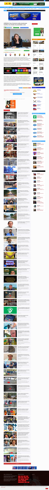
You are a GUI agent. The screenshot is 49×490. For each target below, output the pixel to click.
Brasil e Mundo (19, 341)
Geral (27, 7)
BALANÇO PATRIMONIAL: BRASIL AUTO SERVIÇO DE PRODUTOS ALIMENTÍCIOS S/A (40, 117)
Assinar (10, 0)
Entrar (8, 0)
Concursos (23, 7)
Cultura (20, 7)
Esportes (17, 7)
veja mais (43, 39)
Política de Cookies (3, 487)
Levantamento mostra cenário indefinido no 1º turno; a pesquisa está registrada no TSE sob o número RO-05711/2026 (24, 445)
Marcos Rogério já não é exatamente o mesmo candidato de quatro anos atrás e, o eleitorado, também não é (23, 116)
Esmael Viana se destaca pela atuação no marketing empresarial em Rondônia (40, 158)
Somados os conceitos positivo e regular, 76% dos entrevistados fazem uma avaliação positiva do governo (23, 289)
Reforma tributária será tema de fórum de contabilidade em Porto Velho (40, 154)
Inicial (5, 7)
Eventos (27, 8)
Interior (14, 7)
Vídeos (29, 8)
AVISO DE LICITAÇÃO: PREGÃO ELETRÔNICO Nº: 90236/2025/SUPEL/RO (40, 125)
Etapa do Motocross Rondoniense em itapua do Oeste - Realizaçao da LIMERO (40, 202)
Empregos (12, 8)
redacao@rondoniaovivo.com (36, 481)
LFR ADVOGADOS (39, 90)
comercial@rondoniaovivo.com (36, 482)
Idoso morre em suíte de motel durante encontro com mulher (17, 10)
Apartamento (40, 54)
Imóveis (34, 44)
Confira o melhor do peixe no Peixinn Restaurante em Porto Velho (40, 167)
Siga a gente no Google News (24, 27)
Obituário (35, 8)
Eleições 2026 (33, 7)
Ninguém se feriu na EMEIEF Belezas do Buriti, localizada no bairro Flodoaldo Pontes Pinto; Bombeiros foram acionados (23, 350)
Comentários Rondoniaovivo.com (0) (11, 90)
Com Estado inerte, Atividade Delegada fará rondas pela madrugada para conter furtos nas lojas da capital (23, 422)
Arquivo (37, 7)
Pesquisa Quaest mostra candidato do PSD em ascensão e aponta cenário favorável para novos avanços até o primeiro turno (23, 438)
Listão (29, 7)
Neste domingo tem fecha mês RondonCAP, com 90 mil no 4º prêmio (40, 145)
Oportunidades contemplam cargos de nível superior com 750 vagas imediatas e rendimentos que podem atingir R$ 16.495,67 (23, 250)
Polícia (8, 7)
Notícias (5, 8)
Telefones (34, 70)
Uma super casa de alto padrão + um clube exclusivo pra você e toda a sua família (41, 64)
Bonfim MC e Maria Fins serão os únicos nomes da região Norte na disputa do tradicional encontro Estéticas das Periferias (23, 172)
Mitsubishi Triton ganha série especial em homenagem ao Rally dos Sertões (40, 149)
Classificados (8, 8)
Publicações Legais (16, 8)
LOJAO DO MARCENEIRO (39, 97)
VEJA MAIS (17, 463)
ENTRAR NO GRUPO (27, 50)
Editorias (40, 7)
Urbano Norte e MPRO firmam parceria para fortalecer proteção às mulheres (40, 163)
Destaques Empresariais (22, 8)
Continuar (47, 488)
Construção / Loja (35, 61)
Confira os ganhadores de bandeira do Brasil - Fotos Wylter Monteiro (40, 198)
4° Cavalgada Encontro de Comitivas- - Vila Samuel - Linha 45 (40, 190)
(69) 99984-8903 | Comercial (36, 479)
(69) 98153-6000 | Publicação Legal (36, 480)
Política (11, 7)
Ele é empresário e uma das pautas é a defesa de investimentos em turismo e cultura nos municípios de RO (24, 265)
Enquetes (32, 8)
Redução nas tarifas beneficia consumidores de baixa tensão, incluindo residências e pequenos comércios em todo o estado (24, 304)
